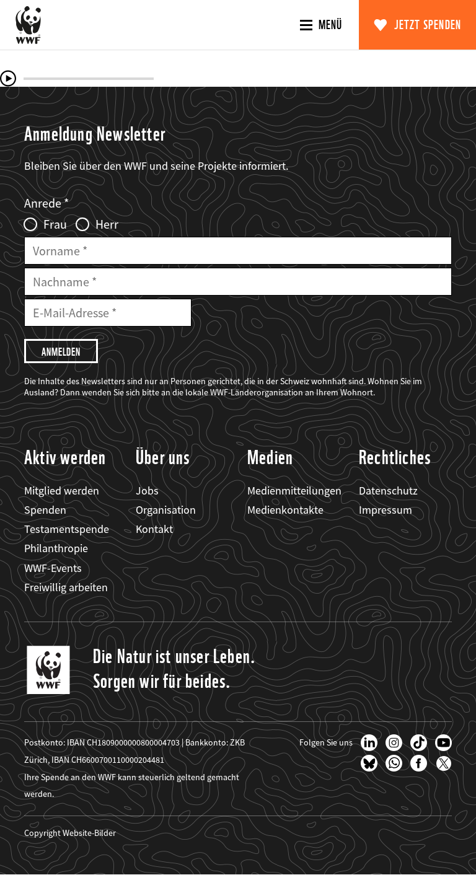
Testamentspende (66, 529)
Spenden (45, 510)
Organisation (166, 510)
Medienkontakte (285, 510)
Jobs (147, 490)
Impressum (385, 510)
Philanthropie (56, 548)
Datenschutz (388, 490)
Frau (55, 224)
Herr (106, 224)
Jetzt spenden (428, 24)
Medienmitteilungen (294, 490)
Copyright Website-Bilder (70, 833)
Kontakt (154, 529)
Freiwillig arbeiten (66, 587)
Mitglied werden (61, 490)
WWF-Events (53, 568)
